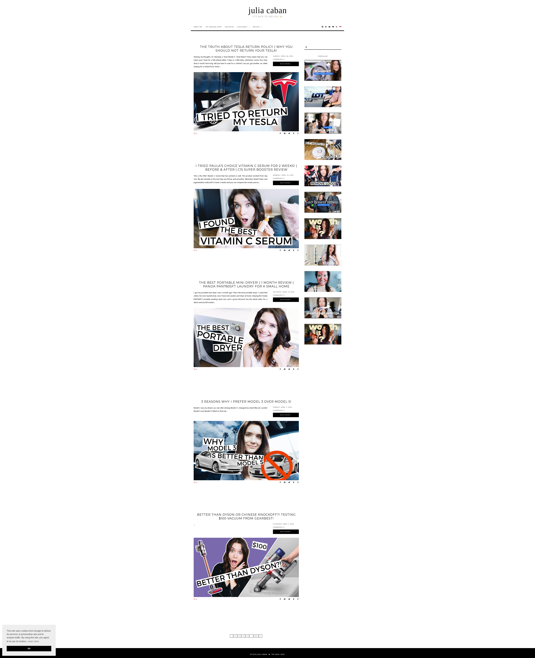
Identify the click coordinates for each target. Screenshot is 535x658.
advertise (229, 27)
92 (256, 636)
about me (198, 27)
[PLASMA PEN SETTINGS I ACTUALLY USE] (322, 318)
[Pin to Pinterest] (284, 133)
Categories (242, 27)
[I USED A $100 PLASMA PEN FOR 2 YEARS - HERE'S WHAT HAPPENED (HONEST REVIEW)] (322, 133)
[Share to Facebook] (279, 133)
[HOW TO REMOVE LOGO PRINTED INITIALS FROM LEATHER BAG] (322, 186)
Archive (256, 27)
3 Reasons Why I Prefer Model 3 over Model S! (246, 402)
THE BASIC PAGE (278, 654)
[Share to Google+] (297, 133)
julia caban (267, 10)
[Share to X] (288, 133)
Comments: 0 (278, 59)
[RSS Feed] (336, 27)
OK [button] (29, 648)
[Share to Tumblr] (293, 133)
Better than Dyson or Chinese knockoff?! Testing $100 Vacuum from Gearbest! (246, 516)
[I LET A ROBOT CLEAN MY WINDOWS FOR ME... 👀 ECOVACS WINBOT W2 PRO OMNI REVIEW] (322, 80)
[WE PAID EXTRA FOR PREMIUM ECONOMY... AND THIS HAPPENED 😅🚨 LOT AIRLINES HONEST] (322, 107)
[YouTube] (329, 27)
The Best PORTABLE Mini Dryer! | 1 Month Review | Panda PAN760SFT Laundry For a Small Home (246, 284)
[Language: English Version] (340, 27)
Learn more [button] (33, 641)
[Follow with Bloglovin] (333, 27)
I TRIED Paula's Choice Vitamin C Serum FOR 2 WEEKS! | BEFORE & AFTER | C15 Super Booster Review (246, 167)
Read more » (286, 64)
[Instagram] (322, 27)
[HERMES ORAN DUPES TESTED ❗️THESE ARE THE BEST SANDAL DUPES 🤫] (322, 238)
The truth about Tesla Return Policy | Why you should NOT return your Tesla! (246, 48)
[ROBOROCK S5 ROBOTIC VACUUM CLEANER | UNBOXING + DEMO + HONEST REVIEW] (322, 159)
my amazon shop (214, 27)
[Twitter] (326, 27)
